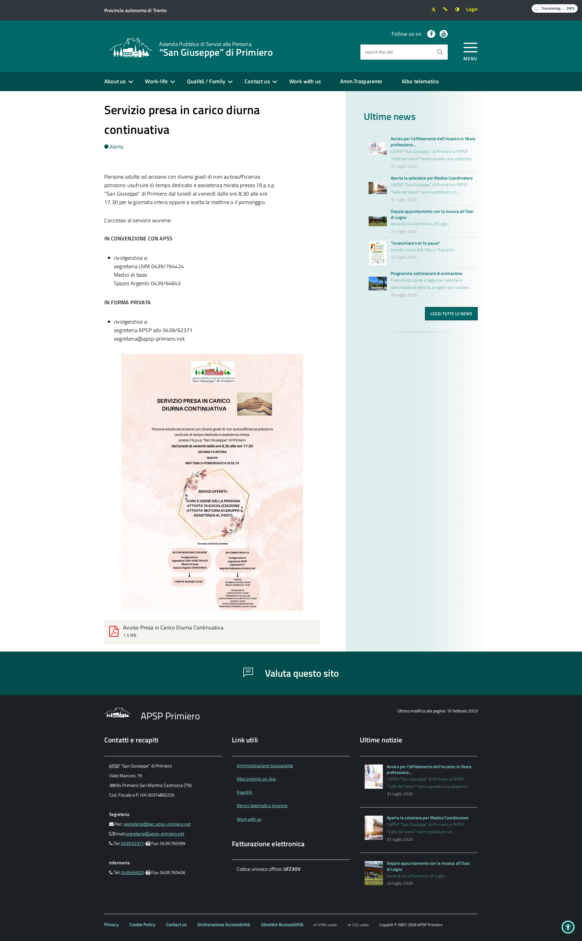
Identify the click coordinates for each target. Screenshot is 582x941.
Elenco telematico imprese (262, 805)
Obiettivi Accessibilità (282, 924)
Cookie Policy (142, 924)
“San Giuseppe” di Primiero (216, 48)
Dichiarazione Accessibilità (223, 924)
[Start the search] (440, 52)
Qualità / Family (206, 81)
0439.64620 (132, 872)
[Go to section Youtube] (444, 34)
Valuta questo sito (301, 673)
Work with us (305, 81)
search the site (379, 51)
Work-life (156, 81)
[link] (131, 47)
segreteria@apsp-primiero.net (154, 833)
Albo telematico (420, 81)
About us (114, 81)
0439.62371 (132, 843)
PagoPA (244, 792)
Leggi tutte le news (451, 313)
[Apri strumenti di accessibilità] (568, 927)
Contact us (257, 81)
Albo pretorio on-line (256, 778)
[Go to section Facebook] (431, 34)
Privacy (111, 924)
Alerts (116, 147)
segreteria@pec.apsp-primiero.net (157, 823)
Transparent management (262, 765)
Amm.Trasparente (361, 81)
